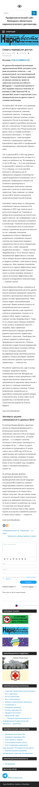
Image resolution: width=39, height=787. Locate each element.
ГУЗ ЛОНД (22, 53)
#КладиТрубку (10, 764)
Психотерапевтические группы (16, 742)
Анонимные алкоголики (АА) (15, 734)
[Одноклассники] (7, 525)
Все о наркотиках (11, 694)
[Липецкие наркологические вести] (15, 634)
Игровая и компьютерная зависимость (18, 702)
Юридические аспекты (13, 713)
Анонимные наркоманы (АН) (15, 737)
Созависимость (10, 705)
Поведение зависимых (13, 707)
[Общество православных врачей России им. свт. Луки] (15, 680)
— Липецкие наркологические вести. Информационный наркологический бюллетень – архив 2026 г (17, 721)
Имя (4, 563)
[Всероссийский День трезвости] (15, 623)
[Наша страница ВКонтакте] (15, 778)
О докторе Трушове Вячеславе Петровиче (20, 691)
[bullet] (19, 559)
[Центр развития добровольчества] (15, 646)
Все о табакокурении (12, 699)
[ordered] (16, 559)
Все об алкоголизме (12, 697)
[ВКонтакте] (4, 525)
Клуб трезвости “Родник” (14, 740)
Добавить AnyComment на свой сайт (27, 605)
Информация (7, 55)
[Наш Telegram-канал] (5, 778)
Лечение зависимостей (13, 710)
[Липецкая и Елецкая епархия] (15, 669)
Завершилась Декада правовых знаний (21, 536)
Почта (4, 569)
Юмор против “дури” (12, 716)
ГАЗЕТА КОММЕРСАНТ (20, 60)
